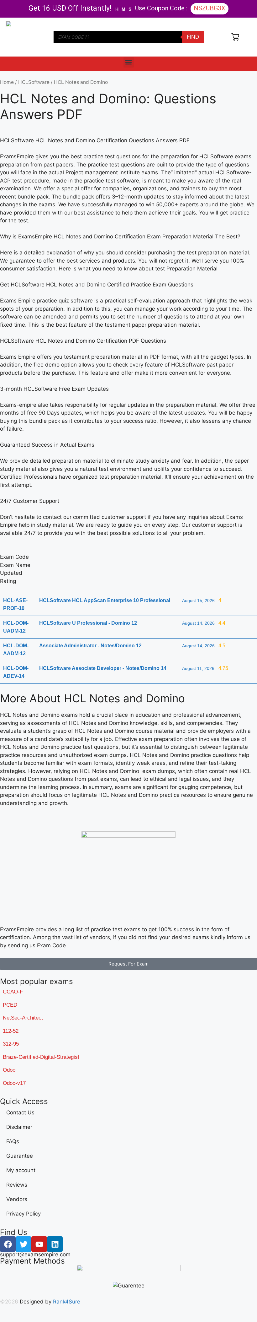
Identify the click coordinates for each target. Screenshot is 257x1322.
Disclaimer (19, 1127)
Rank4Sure (66, 1301)
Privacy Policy (23, 1213)
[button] (128, 62)
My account (20, 1170)
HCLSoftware (34, 82)
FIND (193, 37)
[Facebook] (8, 1244)
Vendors (16, 1199)
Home (7, 82)
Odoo (9, 1070)
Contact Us (20, 1112)
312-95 (11, 1044)
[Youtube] (39, 1244)
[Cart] (235, 37)
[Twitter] (23, 1244)
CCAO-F (13, 992)
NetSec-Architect (23, 1018)
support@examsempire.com (35, 1254)
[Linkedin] (55, 1244)
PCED (10, 1005)
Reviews (16, 1185)
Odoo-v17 (14, 1083)
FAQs (12, 1141)
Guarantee (19, 1156)
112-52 (10, 1031)
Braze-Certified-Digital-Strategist (41, 1057)
